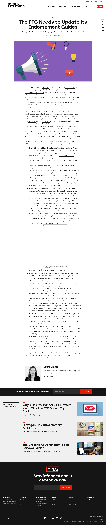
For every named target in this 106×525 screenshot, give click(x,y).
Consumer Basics (75, 6)
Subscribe (89, 1)
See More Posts (48, 376)
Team (53, 499)
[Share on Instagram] (53, 518)
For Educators (73, 502)
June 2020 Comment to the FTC (57, 180)
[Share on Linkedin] (102, 24)
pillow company (35, 131)
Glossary (71, 497)
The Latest (63, 6)
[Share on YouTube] (57, 518)
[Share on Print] (102, 30)
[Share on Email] (102, 27)
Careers (54, 506)
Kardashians (46, 121)
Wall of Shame (73, 504)
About (86, 6)
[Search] (92, 6)
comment (45, 87)
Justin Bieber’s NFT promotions (46, 223)
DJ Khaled (32, 121)
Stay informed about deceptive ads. (53, 478)
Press (53, 502)
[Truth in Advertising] (14, 5)
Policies (101, 518)
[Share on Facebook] (102, 17)
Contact (54, 504)
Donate (89, 499)
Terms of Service (97, 521)
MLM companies (41, 126)
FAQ (70, 499)
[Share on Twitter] (102, 21)
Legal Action (51, 6)
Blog (53, 17)
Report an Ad (99, 1)
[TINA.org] (52, 469)
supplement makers (57, 129)
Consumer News (24, 502)
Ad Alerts (22, 499)
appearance (39, 301)
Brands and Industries (9, 503)
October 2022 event (56, 341)
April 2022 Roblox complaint (50, 185)
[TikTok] (61, 518)
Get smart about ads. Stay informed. (32, 392)
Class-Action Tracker (9, 506)
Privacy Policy (88, 521)
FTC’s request (70, 87)
